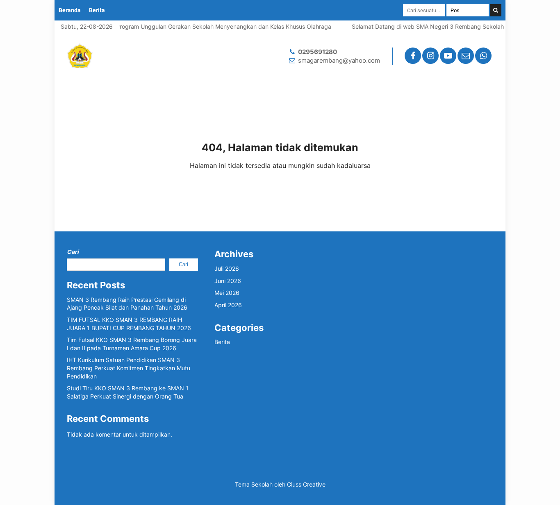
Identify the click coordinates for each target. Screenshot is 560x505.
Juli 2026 (226, 268)
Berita (97, 10)
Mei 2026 (226, 292)
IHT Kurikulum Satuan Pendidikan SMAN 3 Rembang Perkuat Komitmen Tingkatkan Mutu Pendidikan (128, 367)
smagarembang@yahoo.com (339, 60)
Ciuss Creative (306, 484)
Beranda (70, 10)
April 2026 (228, 304)
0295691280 (317, 52)
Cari (73, 251)
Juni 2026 (227, 280)
